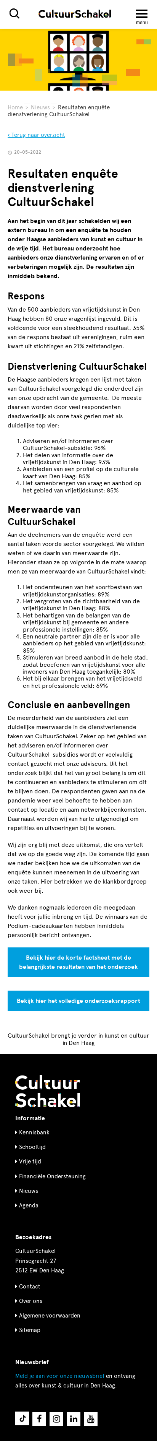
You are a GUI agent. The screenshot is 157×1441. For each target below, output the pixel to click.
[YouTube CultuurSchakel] (91, 1419)
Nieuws (40, 107)
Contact (29, 1286)
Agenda (28, 1205)
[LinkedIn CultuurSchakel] (73, 1419)
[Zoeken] (14, 13)
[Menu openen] (141, 14)
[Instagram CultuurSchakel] (56, 1419)
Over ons (30, 1301)
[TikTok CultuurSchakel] (22, 1418)
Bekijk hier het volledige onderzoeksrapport (78, 1001)
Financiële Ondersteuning (52, 1176)
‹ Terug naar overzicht (36, 135)
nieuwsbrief (59, 1376)
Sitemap (29, 1330)
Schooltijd (32, 1147)
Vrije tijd (30, 1161)
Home (15, 107)
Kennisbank (34, 1132)
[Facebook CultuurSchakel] (39, 1419)
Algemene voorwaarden (49, 1315)
